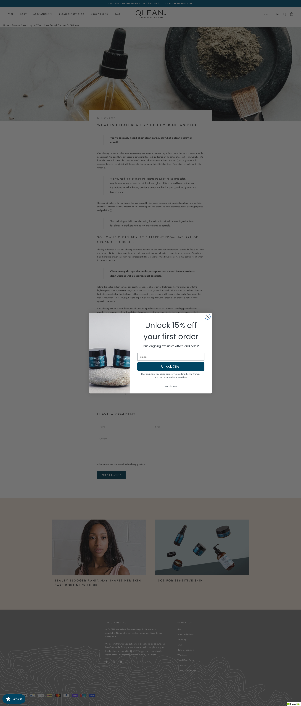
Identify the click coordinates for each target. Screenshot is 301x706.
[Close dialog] (207, 316)
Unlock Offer (171, 366)
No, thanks (170, 386)
